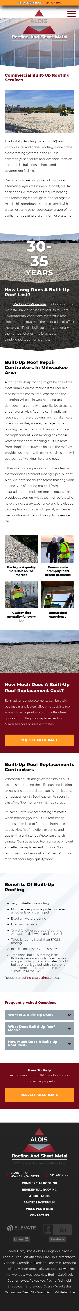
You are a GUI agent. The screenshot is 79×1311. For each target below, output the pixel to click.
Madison (10, 1268)
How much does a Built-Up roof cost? (33, 1043)
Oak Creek (65, 1274)
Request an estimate (39, 740)
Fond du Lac (12, 1257)
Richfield (64, 1280)
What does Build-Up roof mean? (31, 1028)
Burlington (50, 1251)
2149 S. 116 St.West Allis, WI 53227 (25, 1175)
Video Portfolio (39, 1209)
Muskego (32, 1274)
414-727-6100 (59, 1175)
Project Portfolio (39, 1202)
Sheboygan (16, 1286)
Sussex (49, 1286)
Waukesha (63, 1286)
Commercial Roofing (39, 1183)
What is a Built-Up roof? (31, 1015)
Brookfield (33, 1251)
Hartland (40, 1263)
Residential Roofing (39, 1189)
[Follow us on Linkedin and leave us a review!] (21, 1240)
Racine (51, 1280)
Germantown (66, 1257)
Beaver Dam (15, 1251)
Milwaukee (67, 1268)
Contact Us (39, 1215)
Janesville (55, 1263)
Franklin (49, 1257)
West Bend (45, 1292)
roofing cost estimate (36, 977)
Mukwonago (15, 1274)
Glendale (9, 1263)
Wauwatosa (12, 1292)
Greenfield (25, 1263)
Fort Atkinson (32, 1257)
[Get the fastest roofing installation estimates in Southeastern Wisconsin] (39, 1144)
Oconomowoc (18, 1280)
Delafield (65, 1251)
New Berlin (48, 1274)
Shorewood (34, 1286)
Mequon (51, 1268)
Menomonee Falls (31, 1268)
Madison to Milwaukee (29, 304)
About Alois (39, 1196)
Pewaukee (37, 1280)
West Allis (29, 1292)
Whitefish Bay (65, 1292)
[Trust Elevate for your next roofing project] (21, 1230)
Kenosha (69, 1263)
